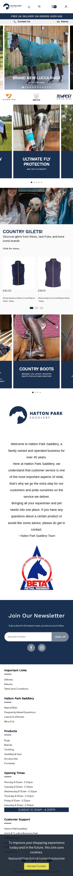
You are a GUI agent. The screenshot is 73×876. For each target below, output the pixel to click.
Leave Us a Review (14, 716)
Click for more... (12, 248)
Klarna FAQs (10, 707)
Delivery (8, 679)
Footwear (9, 763)
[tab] (23, 87)
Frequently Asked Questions (20, 712)
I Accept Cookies (36, 866)
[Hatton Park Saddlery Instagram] (42, 648)
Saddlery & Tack (13, 754)
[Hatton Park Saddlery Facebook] (31, 648)
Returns (8, 684)
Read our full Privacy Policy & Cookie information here (37, 858)
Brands (8, 744)
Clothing (9, 749)
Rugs (7, 740)
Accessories (11, 758)
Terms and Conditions (16, 688)
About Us (9, 721)
